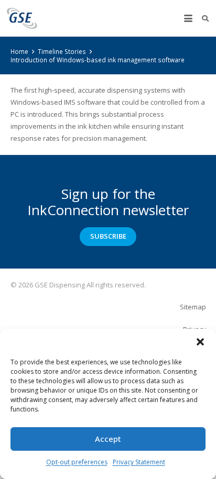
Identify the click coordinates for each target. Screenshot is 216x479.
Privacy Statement (139, 462)
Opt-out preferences (76, 462)
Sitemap (193, 306)
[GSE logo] (22, 18)
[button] (200, 342)
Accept (108, 438)
